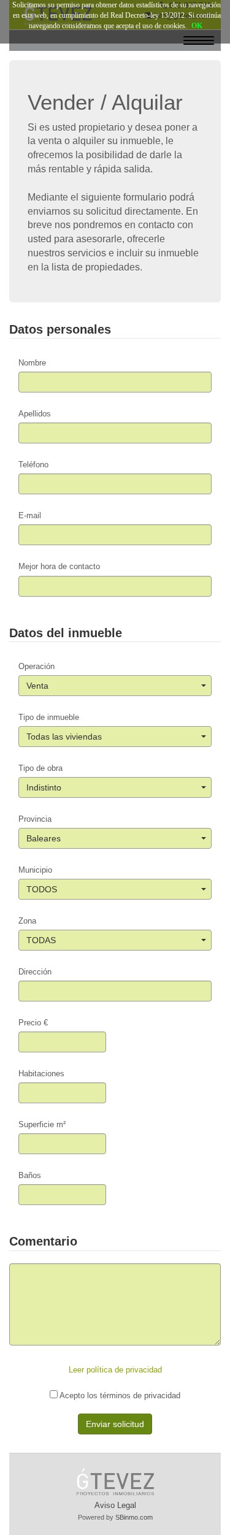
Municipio (35, 870)
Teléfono (33, 464)
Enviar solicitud (115, 1424)
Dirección (35, 971)
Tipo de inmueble (48, 717)
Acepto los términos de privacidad (119, 1395)
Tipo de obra (40, 768)
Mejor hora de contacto (59, 566)
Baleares (43, 838)
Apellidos (34, 413)
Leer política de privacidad (115, 1369)
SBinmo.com (134, 1517)
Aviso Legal (115, 1505)
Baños (29, 1175)
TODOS (41, 889)
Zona (27, 920)
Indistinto (43, 787)
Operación (36, 666)
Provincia (35, 819)
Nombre (32, 362)
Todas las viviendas (64, 736)
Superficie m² (42, 1124)
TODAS (41, 940)
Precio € (33, 1022)
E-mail (29, 515)
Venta (37, 686)
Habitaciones (41, 1073)
